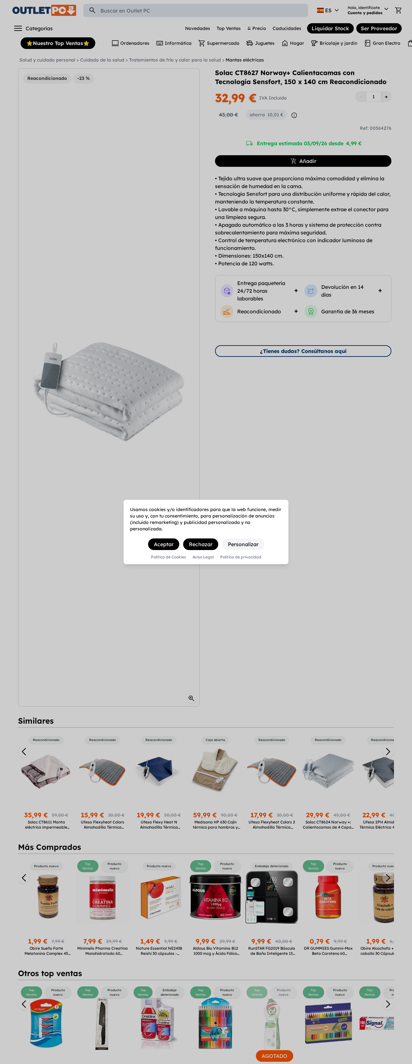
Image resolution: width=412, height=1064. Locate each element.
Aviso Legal (203, 557)
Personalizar (243, 544)
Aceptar (163, 544)
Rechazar (200, 544)
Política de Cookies (168, 557)
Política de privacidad (240, 557)
